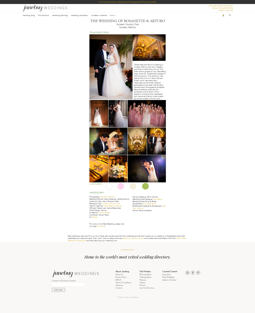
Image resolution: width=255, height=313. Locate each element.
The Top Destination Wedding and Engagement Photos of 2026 (127, 2)
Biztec (95, 217)
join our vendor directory (221, 6)
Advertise (119, 285)
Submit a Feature (169, 280)
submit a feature (225, 10)
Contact (119, 288)
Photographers (146, 275)
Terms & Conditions (123, 283)
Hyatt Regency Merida (112, 206)
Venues (142, 283)
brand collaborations (222, 8)
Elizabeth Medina (108, 197)
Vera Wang (158, 199)
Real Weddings (168, 277)
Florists (142, 285)
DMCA (118, 280)
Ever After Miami (149, 204)
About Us (119, 275)
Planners (143, 280)
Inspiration (166, 275)
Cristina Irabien (104, 213)
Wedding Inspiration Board (133, 238)
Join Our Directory (147, 288)
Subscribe (58, 290)
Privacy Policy (121, 277)
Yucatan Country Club (111, 203)
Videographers (146, 277)
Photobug (101, 226)
